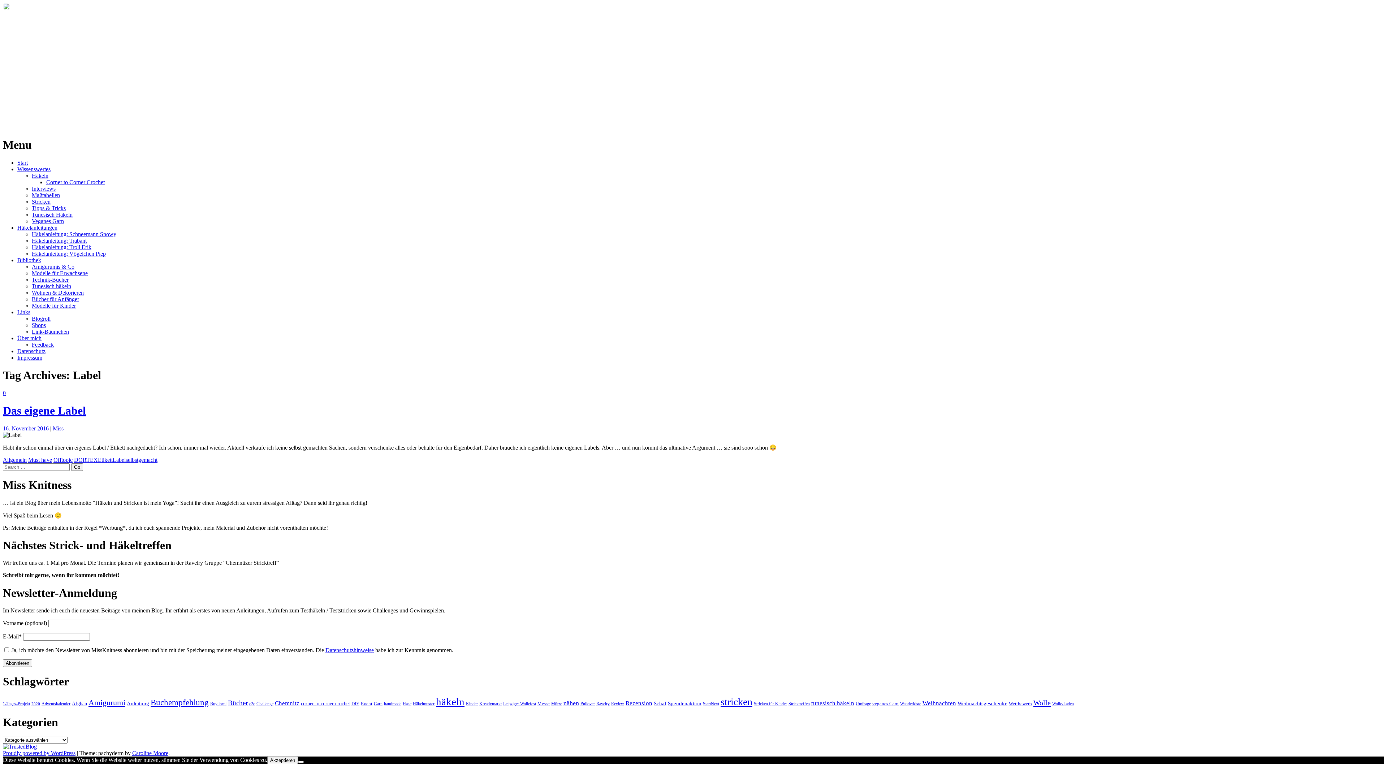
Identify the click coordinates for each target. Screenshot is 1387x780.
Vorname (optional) (25, 623)
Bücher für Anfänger (55, 299)
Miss (58, 428)
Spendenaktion (684, 703)
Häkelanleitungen (37, 228)
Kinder (472, 703)
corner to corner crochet (325, 703)
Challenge (264, 703)
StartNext (711, 703)
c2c (252, 703)
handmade (392, 703)
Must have (40, 460)
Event (366, 703)
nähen (571, 703)
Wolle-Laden (1063, 703)
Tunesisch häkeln (51, 286)
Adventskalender (56, 703)
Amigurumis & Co (53, 267)
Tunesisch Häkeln (52, 215)
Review (617, 703)
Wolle (1042, 703)
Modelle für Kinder (54, 306)
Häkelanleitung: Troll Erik (61, 247)
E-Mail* (12, 636)
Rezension (639, 703)
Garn (378, 703)
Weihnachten (939, 703)
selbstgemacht (141, 460)
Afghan (79, 703)
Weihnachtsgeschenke (982, 703)
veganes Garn (885, 703)
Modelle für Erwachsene (60, 273)
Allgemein (15, 460)
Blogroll (41, 319)
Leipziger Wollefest (519, 703)
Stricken (41, 202)
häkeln (450, 701)
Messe (543, 703)
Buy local (218, 703)
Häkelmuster (424, 703)
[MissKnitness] (89, 127)
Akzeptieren (282, 760)
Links (23, 312)
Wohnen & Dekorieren (58, 293)
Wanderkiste (910, 703)
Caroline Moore (150, 753)
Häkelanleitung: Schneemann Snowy (74, 234)
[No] (301, 762)
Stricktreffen (799, 703)
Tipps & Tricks (49, 208)
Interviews (44, 189)
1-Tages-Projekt (16, 703)
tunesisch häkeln (832, 703)
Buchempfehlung (180, 702)
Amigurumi (106, 702)
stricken (736, 701)
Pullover (587, 703)
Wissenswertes (34, 169)
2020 (35, 704)
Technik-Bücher (50, 280)
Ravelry (603, 703)
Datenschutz (31, 351)
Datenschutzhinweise (349, 650)
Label (119, 460)
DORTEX (86, 460)
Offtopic (63, 460)
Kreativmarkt (490, 703)
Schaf (660, 703)
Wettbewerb (1020, 703)
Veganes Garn (48, 221)
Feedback (43, 345)
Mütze (556, 703)
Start (22, 163)
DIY (355, 703)
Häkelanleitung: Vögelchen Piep (69, 254)
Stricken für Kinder (770, 703)
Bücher (238, 703)
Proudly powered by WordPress (39, 753)
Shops (39, 325)
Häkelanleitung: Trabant (59, 241)
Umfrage (863, 703)
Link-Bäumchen (50, 332)
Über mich (29, 338)
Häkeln (40, 176)
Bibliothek (29, 260)
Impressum (29, 358)
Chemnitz (287, 703)
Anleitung (138, 703)
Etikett (105, 460)
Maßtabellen (46, 195)
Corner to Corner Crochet (75, 182)
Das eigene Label (44, 410)
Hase (407, 703)
